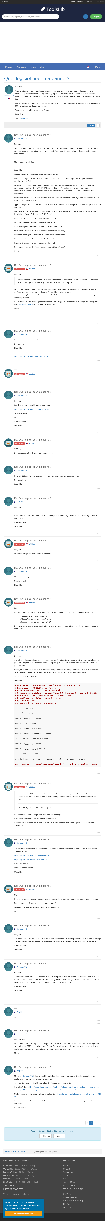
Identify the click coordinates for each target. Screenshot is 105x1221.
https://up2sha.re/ (25, 304)
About (65, 1165)
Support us (68, 1172)
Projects (8, 67)
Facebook (99, 2)
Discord (80, 2)
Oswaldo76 (9, 95)
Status (66, 1175)
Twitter (89, 2)
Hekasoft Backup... (11, 1175)
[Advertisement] (52, 43)
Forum (33, 67)
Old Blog (67, 1204)
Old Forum (67, 1207)
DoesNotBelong (10, 1172)
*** (15, 370)
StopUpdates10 (10, 1182)
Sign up (96, 17)
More (97, 67)
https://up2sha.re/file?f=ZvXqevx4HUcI (30, 859)
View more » (8, 1185)
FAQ (65, 1179)
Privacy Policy (69, 1185)
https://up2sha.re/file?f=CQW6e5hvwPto (31, 409)
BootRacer (7, 1165)
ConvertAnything (70, 1197)
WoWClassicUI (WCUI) (73, 1201)
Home (8, 1151)
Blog (42, 67)
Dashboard (21, 67)
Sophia (20, 1012)
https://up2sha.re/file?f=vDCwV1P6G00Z (31, 855)
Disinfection (24, 118)
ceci (40, 903)
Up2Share (67, 1194)
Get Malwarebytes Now (23, 1214)
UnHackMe (8, 1169)
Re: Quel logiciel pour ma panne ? (32, 135)
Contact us (6, 2)
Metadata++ (8, 1179)
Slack (72, 2)
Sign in (60, 1136)
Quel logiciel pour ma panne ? (36, 78)
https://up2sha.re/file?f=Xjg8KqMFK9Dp (31, 356)
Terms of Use (69, 1182)
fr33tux (32, 269)
